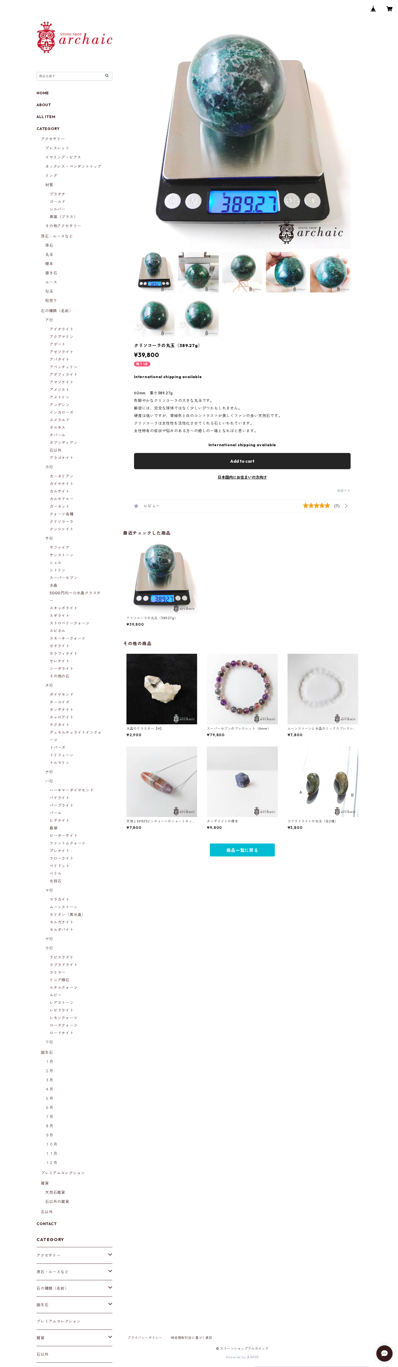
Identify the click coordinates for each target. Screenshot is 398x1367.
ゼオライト (60, 646)
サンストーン (62, 555)
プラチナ (58, 194)
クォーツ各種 (62, 514)
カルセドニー (62, 498)
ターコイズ (60, 702)
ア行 (49, 320)
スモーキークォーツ (68, 638)
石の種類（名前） (57, 310)
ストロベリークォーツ (70, 623)
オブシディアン (64, 442)
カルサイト (60, 491)
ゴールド (58, 201)
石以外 (55, 450)
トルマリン (60, 762)
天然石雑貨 (55, 1192)
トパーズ (58, 747)
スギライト (60, 615)
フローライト (62, 858)
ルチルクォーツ (64, 987)
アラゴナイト (62, 457)
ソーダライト (62, 668)
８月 (49, 1125)
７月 (49, 1116)
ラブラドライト (64, 964)
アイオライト (62, 329)
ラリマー (58, 972)
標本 (49, 263)
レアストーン (62, 1002)
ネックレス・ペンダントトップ (73, 166)
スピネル (58, 630)
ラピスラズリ (62, 957)
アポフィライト (64, 374)
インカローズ (62, 412)
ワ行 (49, 1042)
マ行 (49, 890)
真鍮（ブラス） (64, 216)
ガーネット (60, 506)
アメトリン (60, 397)
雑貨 (45, 1183)
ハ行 (49, 781)
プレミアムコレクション (63, 1173)
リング (51, 175)
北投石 (55, 881)
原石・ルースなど (57, 236)
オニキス (58, 427)
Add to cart (242, 461)
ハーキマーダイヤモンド (72, 790)
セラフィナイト (64, 653)
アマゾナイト (62, 382)
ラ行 (49, 948)
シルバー (58, 209)
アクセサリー (53, 138)
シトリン (58, 570)
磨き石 (51, 273)
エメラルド (60, 420)
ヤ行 (49, 938)
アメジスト (60, 389)
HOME (43, 93)
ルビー (55, 995)
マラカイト (60, 899)
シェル (55, 562)
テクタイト (60, 724)
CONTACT (47, 1223)
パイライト (60, 797)
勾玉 (49, 291)
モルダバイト (62, 929)
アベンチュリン (64, 367)
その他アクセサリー (63, 226)
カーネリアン (62, 476)
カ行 (49, 467)
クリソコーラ (62, 521)
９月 (49, 1135)
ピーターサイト (64, 835)
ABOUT (44, 104)
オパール (58, 435)
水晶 (54, 585)
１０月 (51, 1144)
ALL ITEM (46, 116)
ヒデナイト (60, 820)
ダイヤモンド (62, 694)
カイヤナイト (62, 483)
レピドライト (62, 1010)
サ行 (49, 538)
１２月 (51, 1162)
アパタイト (60, 359)
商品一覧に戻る (242, 850)
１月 (49, 1061)
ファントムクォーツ (68, 843)
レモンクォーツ (64, 1017)
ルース (51, 282)
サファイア (60, 547)
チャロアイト (62, 717)
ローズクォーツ (64, 1025)
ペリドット (60, 865)
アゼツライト (62, 351)
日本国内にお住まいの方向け (242, 477)
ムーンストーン (64, 907)
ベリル (55, 873)
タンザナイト (62, 709)
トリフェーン (62, 755)
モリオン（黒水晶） (68, 914)
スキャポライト (64, 608)
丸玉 (49, 254)
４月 (49, 1089)
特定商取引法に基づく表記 (192, 1338)
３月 (49, 1080)
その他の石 (60, 676)
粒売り (51, 300)
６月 (49, 1107)
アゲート (58, 344)
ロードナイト (62, 1033)
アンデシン (60, 404)
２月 (49, 1070)
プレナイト (60, 850)
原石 (49, 245)
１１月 (51, 1153)
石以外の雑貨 (57, 1201)
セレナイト (60, 661)
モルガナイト (62, 922)
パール (55, 813)
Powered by (236, 1357)
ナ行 (49, 771)
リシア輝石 (60, 980)
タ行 (49, 685)
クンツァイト (62, 529)
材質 (49, 184)
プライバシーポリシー (145, 1338)
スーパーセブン (64, 577)
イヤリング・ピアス (63, 157)
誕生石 (47, 1052)
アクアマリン (62, 336)
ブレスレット (57, 148)
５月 (49, 1098)
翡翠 (54, 828)
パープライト (62, 805)
